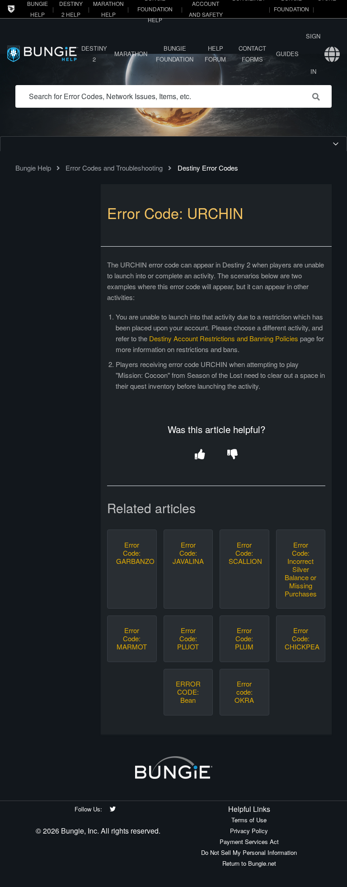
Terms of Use (249, 819)
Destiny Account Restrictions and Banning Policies (223, 338)
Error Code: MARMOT (132, 638)
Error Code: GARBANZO (132, 553)
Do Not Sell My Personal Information (249, 852)
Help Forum (215, 53)
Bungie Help (33, 167)
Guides (287, 53)
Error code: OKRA (244, 692)
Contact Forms (252, 53)
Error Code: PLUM (244, 638)
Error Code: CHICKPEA (300, 638)
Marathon (130, 53)
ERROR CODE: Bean (188, 692)
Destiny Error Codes (208, 167)
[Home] (42, 53)
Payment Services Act (249, 841)
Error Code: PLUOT (188, 638)
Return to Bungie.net (249, 863)
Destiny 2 (94, 53)
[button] (200, 454)
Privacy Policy (249, 830)
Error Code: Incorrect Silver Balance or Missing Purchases (300, 569)
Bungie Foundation (174, 53)
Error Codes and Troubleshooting (114, 167)
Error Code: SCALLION (244, 553)
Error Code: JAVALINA (188, 553)
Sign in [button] (313, 54)
